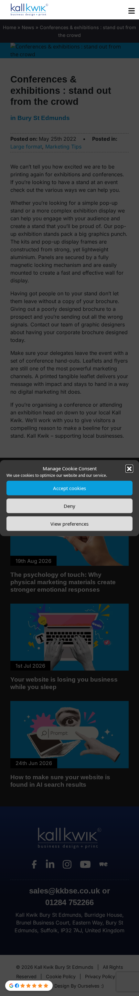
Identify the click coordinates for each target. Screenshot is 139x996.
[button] (129, 468)
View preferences (69, 523)
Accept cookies (69, 488)
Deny (69, 506)
